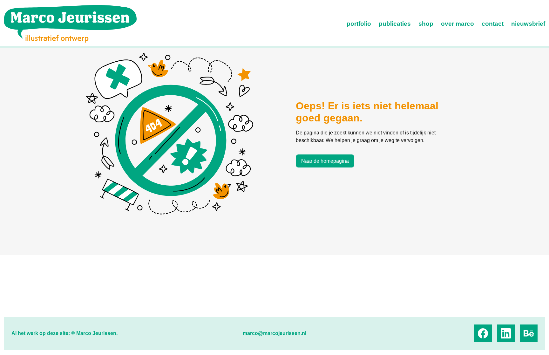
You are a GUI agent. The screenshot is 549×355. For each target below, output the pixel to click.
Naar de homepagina (325, 161)
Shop (425, 23)
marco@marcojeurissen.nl (274, 333)
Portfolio (359, 23)
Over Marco (457, 23)
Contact (493, 23)
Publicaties (395, 23)
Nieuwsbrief (528, 23)
